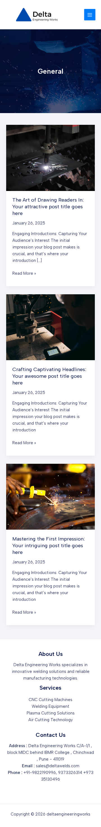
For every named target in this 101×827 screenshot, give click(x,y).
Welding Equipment (50, 706)
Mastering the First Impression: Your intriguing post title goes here (48, 545)
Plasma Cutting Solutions (51, 713)
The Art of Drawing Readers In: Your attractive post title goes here (48, 206)
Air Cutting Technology (50, 719)
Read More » (24, 273)
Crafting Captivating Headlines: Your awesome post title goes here (49, 376)
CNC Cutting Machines (50, 699)
